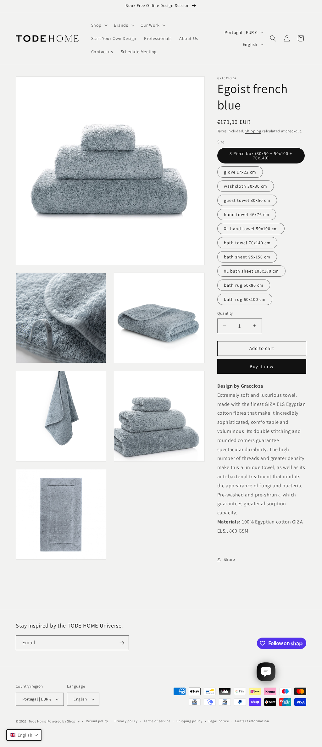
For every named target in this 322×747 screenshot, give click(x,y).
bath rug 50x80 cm (244, 285)
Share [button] (229, 559)
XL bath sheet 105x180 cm (251, 271)
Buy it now (262, 366)
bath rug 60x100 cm (245, 299)
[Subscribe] (122, 642)
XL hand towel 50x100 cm (251, 228)
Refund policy (97, 721)
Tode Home (38, 721)
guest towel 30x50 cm (247, 200)
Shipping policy (189, 721)
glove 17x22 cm (240, 172)
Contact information (252, 721)
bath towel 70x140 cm (247, 243)
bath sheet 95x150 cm (247, 257)
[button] (98, 25)
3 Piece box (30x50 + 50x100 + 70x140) (261, 156)
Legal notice (218, 721)
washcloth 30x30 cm (245, 186)
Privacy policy (126, 721)
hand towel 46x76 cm (246, 214)
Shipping (253, 131)
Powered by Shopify (63, 721)
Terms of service (157, 721)
